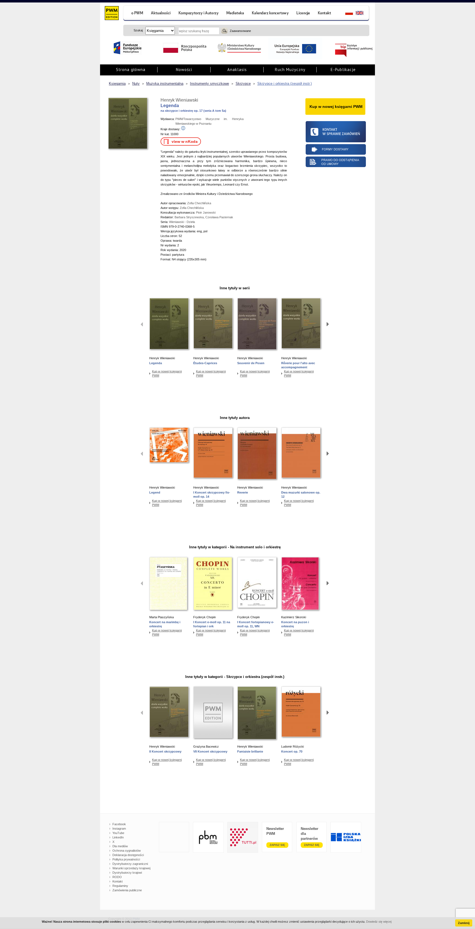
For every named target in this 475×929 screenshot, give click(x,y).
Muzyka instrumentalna (164, 83)
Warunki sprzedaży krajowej (131, 868)
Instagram (119, 828)
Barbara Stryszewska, (190, 217)
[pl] (345, 13)
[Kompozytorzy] (199, 13)
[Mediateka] (235, 13)
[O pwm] (135, 13)
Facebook (119, 824)
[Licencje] (302, 13)
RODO (117, 877)
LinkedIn (118, 837)
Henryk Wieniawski (179, 100)
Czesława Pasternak (219, 217)
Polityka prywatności (126, 859)
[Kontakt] (325, 13)
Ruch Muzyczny (290, 69)
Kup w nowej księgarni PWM (167, 373)
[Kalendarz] (270, 13)
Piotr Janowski (206, 212)
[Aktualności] (161, 13)
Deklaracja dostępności (128, 855)
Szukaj (224, 31)
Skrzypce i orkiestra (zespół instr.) (284, 83)
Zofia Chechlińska (199, 203)
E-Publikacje (343, 69)
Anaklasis (237, 69)
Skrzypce (243, 83)
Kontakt (117, 881)
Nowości (184, 69)
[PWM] (111, 13)
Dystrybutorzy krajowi (127, 872)
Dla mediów (120, 846)
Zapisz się (277, 844)
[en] (362, 13)
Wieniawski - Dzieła (182, 222)
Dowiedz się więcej (378, 921)
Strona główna (130, 69)
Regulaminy (120, 885)
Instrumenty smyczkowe (209, 83)
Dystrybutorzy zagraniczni (130, 863)
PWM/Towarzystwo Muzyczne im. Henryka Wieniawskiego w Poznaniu (209, 121)
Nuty (136, 83)
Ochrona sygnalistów (126, 850)
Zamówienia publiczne (127, 890)
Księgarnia (117, 83)
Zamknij (464, 923)
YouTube (118, 833)
